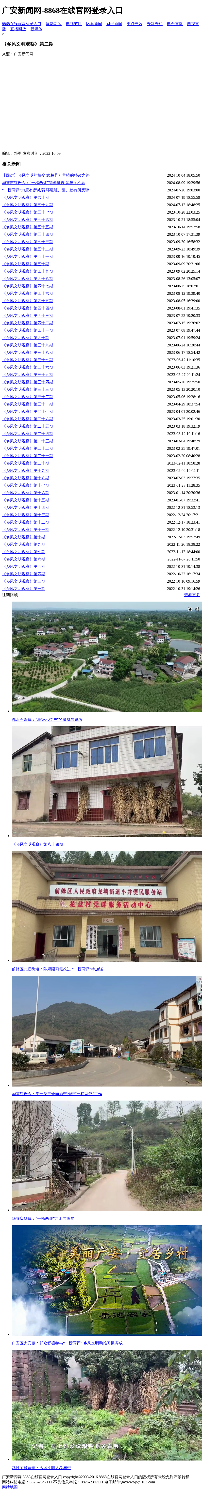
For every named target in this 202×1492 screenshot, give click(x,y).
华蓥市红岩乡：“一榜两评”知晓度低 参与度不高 (43, 183)
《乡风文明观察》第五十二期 (27, 249)
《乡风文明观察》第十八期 (25, 478)
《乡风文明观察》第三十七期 (27, 360)
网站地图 (10, 1487)
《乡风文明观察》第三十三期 (27, 389)
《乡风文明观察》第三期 (23, 581)
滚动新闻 (54, 24)
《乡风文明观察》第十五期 (25, 500)
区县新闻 (94, 24)
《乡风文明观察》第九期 (23, 544)
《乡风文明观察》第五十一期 (27, 256)
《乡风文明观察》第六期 (23, 559)
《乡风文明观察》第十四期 (25, 507)
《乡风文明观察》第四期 (23, 574)
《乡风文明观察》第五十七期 (27, 212)
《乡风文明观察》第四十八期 (27, 279)
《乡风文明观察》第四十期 (25, 338)
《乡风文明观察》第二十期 (25, 463)
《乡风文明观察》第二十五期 (27, 426)
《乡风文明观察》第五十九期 (27, 205)
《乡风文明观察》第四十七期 (27, 286)
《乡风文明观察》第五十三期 (27, 242)
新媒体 (36, 29)
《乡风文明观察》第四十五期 (27, 301)
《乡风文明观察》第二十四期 (27, 434)
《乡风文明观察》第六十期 (25, 197)
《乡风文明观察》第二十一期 (27, 456)
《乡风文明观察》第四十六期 (27, 293)
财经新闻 (114, 24)
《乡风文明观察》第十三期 (25, 515)
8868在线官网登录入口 (21, 24)
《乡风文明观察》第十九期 (25, 470)
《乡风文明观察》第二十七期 (27, 411)
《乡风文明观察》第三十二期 (27, 397)
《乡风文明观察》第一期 (23, 589)
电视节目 (74, 24)
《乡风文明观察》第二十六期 (27, 419)
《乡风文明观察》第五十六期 (27, 220)
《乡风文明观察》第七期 (23, 552)
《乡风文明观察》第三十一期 (27, 404)
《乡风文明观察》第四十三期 (27, 315)
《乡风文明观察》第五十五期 (27, 227)
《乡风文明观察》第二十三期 (27, 441)
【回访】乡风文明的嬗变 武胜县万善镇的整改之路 (46, 175)
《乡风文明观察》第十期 (23, 537)
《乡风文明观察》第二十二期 (27, 448)
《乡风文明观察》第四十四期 (27, 308)
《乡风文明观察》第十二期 (25, 522)
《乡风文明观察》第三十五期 (27, 375)
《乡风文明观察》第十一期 (25, 530)
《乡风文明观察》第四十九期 (27, 271)
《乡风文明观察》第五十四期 (27, 234)
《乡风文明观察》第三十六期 (27, 367)
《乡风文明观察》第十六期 (25, 493)
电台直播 (175, 24)
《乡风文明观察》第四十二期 (27, 323)
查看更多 (192, 595)
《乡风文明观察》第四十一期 (27, 330)
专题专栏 (155, 24)
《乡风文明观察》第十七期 (25, 485)
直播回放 (18, 29)
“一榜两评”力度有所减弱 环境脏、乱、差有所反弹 (45, 190)
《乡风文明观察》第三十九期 (27, 345)
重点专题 (134, 24)
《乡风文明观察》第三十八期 (27, 352)
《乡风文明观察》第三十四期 (27, 382)
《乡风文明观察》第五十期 (25, 264)
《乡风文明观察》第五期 (23, 566)
